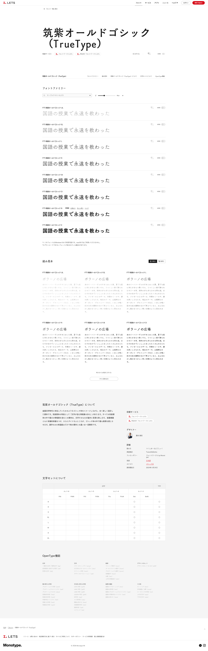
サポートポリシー (76, 636)
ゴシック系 (150, 464)
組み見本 (104, 76)
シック (87, 208)
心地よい (73, 208)
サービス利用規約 (88, 636)
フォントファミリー (92, 76)
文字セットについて (146, 76)
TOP (4, 627)
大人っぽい (80, 208)
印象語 (67, 208)
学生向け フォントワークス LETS (142, 420)
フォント (10, 627)
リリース (25, 636)
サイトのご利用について (63, 636)
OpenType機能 (160, 76)
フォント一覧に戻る (52, 9)
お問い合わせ (34, 636)
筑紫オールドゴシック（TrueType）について (124, 76)
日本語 (148, 460)
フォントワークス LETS (139, 416)
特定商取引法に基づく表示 (46, 636)
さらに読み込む (104, 378)
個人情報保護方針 (99, 636)
